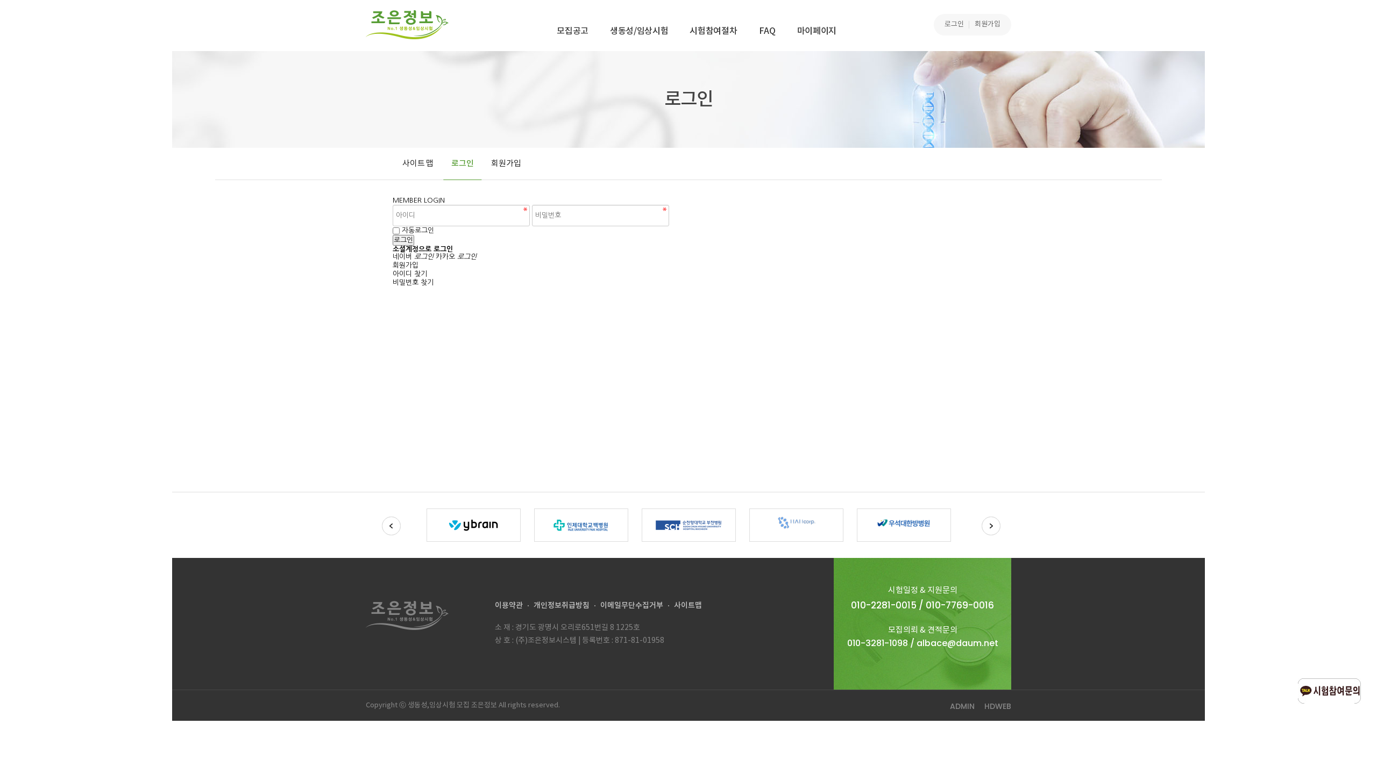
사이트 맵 (418, 163)
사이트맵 (688, 605)
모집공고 (572, 31)
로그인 (954, 24)
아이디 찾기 (410, 273)
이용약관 (509, 605)
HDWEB (997, 706)
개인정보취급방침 (562, 605)
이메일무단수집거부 (631, 605)
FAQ (767, 31)
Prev (391, 526)
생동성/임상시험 (639, 31)
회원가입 (987, 24)
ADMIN (962, 706)
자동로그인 (418, 230)
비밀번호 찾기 (413, 282)
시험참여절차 (713, 31)
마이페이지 (816, 31)
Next (991, 526)
